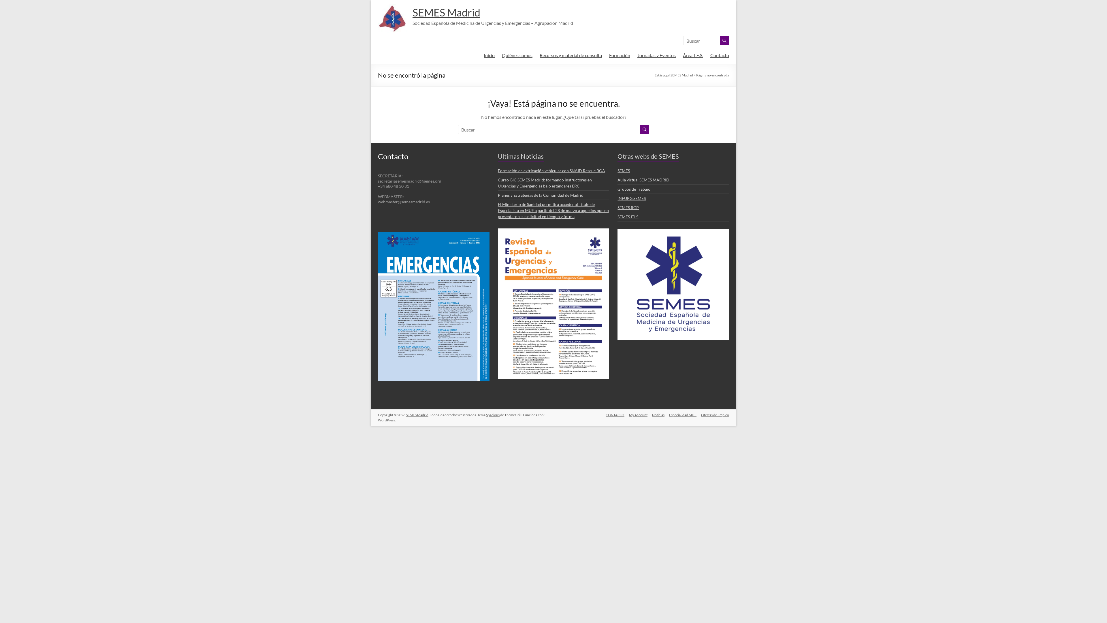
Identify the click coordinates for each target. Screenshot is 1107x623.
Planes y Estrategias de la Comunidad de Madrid (540, 195)
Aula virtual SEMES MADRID (643, 179)
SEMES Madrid (446, 12)
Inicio (489, 55)
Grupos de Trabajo (633, 189)
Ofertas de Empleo (715, 415)
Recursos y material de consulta (571, 55)
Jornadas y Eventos (656, 55)
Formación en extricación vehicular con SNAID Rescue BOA (551, 170)
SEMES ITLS (627, 216)
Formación (619, 55)
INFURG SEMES (631, 198)
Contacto (719, 55)
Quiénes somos (517, 55)
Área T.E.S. (693, 55)
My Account (638, 415)
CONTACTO (615, 415)
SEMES (623, 170)
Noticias (658, 415)
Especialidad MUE (682, 415)
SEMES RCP (628, 207)
